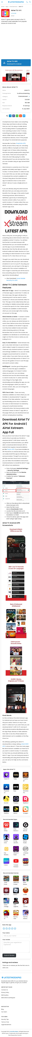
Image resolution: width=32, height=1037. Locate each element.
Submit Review (9, 955)
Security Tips (5, 1019)
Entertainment (13, 6)
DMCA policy (4, 995)
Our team (4, 1012)
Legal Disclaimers (6, 1024)
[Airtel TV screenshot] (14, 75)
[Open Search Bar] (30, 2)
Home (2, 6)
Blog (2, 1009)
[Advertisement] (16, 42)
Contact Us (4, 990)
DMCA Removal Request (8, 997)
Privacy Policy (5, 992)
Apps (7, 6)
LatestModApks (14, 1031)
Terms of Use (5, 1022)
